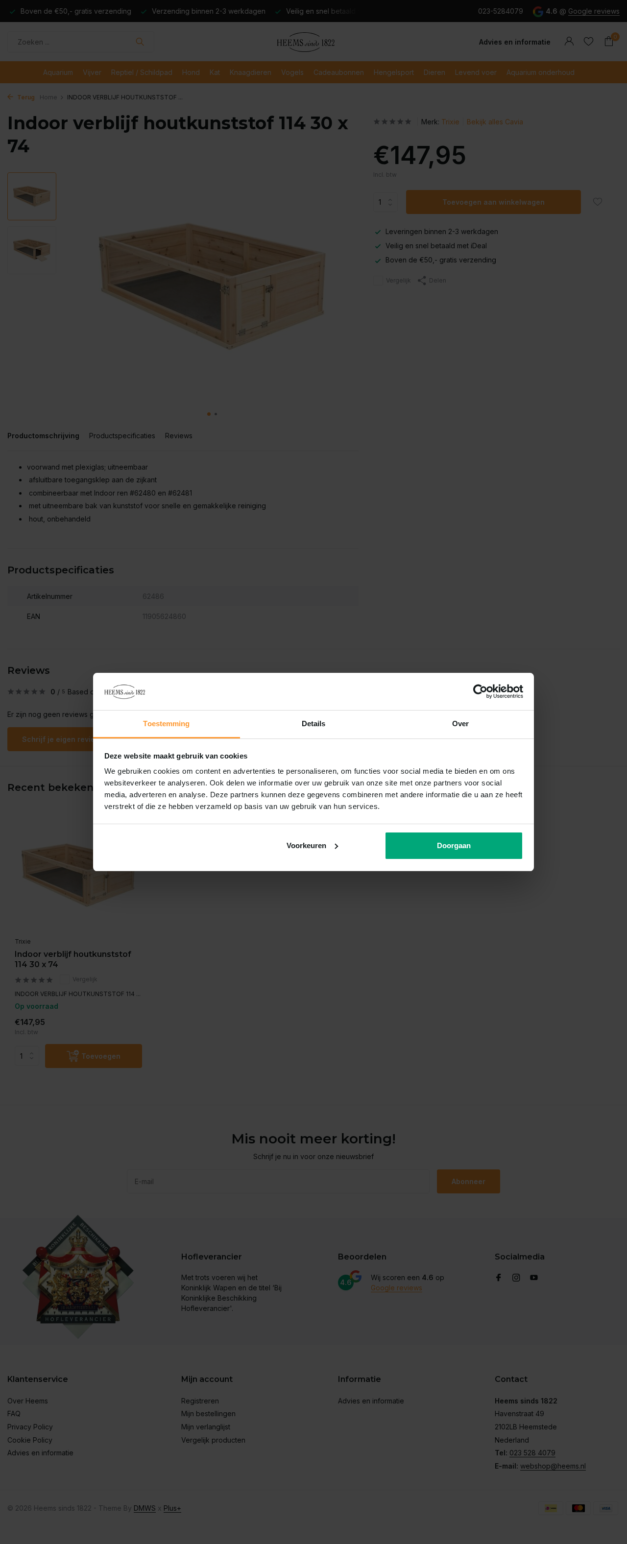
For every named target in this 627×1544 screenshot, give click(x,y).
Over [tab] (460, 723)
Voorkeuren (306, 845)
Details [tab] (314, 723)
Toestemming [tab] (166, 723)
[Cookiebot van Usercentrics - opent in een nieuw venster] (480, 691)
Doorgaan (454, 845)
